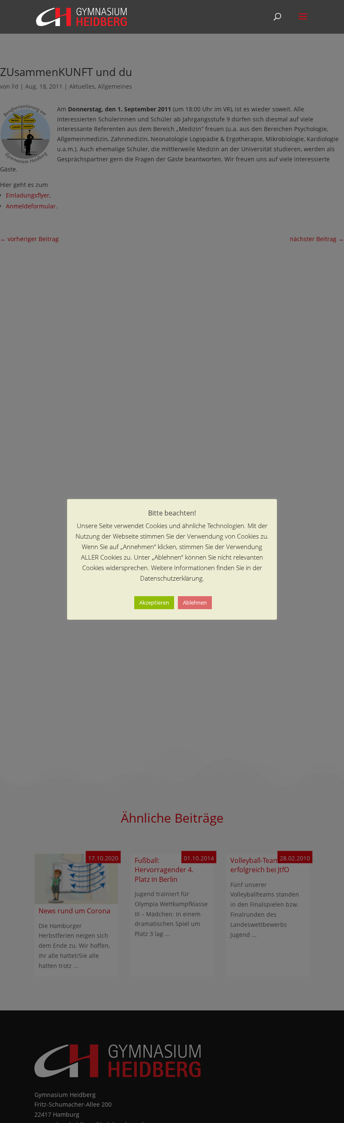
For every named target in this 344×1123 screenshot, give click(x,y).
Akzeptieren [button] (154, 602)
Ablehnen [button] (195, 602)
